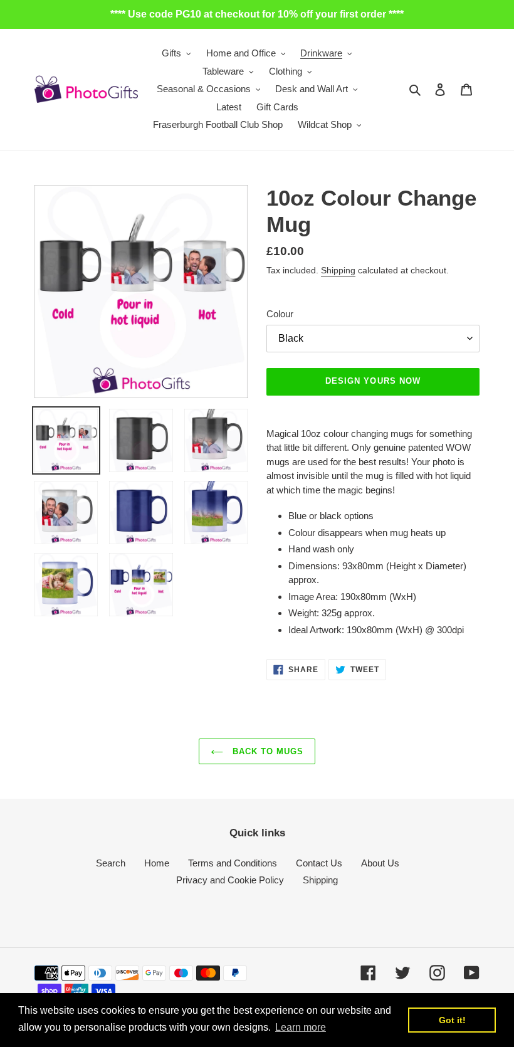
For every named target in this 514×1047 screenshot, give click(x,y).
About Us (380, 863)
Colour (279, 313)
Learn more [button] (300, 1027)
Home (156, 863)
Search (110, 863)
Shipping (338, 270)
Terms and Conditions (232, 863)
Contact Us (319, 863)
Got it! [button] (452, 1020)
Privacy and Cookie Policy (230, 880)
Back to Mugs (266, 751)
